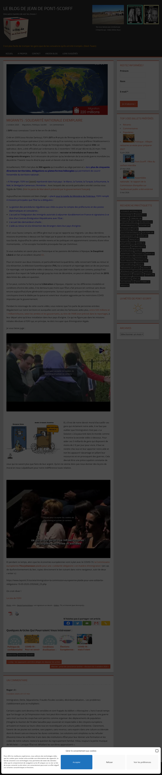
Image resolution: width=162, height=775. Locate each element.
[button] (157, 751)
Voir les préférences (142, 762)
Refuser (109, 762)
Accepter (76, 762)
